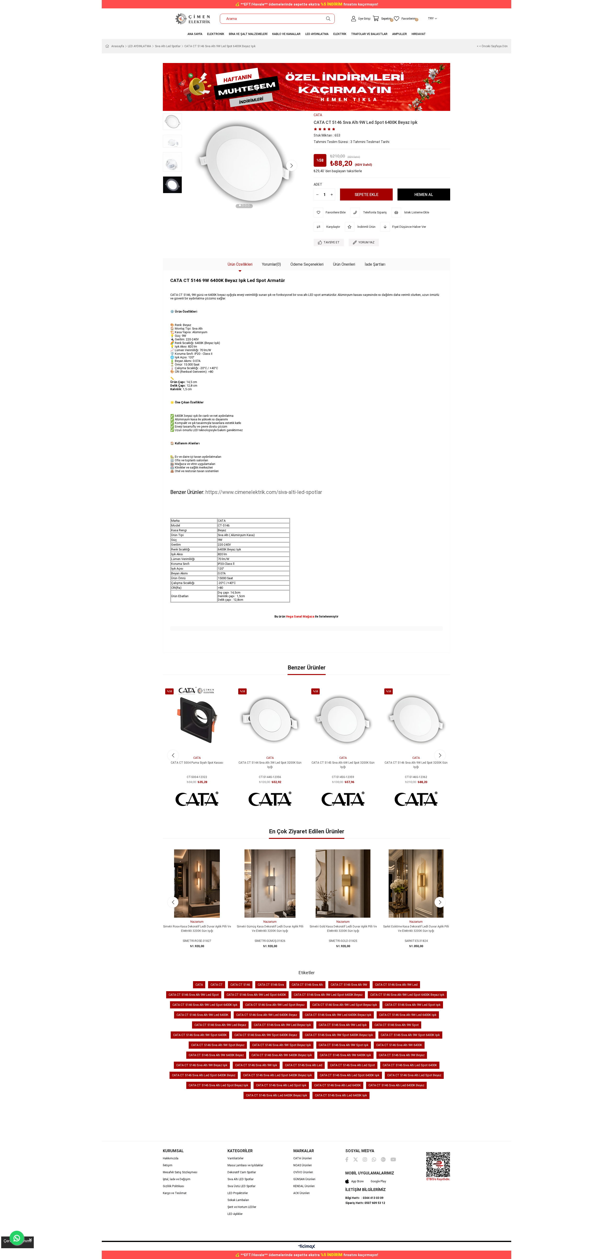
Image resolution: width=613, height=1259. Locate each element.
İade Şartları (375, 264)
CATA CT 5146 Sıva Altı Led (303, 1065)
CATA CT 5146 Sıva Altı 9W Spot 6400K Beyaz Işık (339, 1035)
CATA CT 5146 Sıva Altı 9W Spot (397, 1025)
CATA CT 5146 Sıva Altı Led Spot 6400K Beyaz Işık (277, 1075)
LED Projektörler (237, 1193)
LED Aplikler (235, 1214)
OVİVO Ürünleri (303, 1172)
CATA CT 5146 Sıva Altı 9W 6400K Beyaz (216, 1055)
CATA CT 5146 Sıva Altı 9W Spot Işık (344, 1045)
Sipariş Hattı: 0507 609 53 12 (365, 1203)
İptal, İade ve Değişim (176, 1179)
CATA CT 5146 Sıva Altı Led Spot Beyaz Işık (218, 1085)
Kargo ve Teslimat (175, 1193)
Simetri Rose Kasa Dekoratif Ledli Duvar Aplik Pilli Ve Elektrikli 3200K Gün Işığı (197, 929)
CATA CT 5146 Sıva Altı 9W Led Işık (343, 1025)
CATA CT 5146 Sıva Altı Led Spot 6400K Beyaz (203, 1075)
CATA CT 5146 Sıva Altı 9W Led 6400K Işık (408, 1015)
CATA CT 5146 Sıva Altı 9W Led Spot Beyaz (275, 1005)
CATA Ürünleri (302, 1158)
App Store (357, 1181)
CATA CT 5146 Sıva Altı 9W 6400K (399, 1045)
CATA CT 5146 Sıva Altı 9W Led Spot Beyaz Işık (344, 1005)
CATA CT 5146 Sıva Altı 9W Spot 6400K (200, 1035)
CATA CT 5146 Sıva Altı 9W (349, 984)
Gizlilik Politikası (173, 1186)
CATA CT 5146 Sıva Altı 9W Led (396, 984)
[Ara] (328, 18)
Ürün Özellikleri (240, 264)
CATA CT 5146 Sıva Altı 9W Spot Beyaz (217, 1045)
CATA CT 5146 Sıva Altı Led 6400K (337, 1085)
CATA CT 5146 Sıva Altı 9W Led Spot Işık (413, 1005)
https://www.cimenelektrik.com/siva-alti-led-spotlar (263, 492)
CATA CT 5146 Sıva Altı (307, 984)
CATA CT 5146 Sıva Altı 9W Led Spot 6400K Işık (205, 1005)
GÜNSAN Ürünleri (304, 1179)
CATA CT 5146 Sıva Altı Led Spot (352, 1065)
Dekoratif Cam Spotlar (241, 1172)
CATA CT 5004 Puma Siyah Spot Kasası (197, 762)
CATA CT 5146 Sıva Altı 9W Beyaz (402, 1055)
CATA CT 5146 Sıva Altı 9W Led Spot (194, 994)
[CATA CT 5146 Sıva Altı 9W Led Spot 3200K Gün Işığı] (416, 720)
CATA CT (216, 984)
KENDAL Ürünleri (304, 1186)
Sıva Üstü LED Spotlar (241, 1186)
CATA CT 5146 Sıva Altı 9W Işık (256, 1065)
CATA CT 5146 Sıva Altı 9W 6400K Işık (345, 1055)
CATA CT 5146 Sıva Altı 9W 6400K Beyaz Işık (281, 1055)
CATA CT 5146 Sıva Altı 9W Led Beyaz (220, 1025)
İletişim (167, 1165)
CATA (199, 984)
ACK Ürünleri (301, 1193)
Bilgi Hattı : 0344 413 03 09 (364, 1198)
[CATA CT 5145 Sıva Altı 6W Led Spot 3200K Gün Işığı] (343, 720)
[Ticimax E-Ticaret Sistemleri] (306, 1246)
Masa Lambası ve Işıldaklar (245, 1165)
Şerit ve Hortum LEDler (241, 1207)
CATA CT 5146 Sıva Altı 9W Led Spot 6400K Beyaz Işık (407, 994)
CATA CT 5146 (240, 984)
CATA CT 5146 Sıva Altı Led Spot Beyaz (414, 1075)
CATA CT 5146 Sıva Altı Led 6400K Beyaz (396, 1085)
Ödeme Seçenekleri (307, 264)
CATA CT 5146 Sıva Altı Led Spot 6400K (410, 1065)
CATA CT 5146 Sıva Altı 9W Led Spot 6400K (256, 994)
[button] (240, 206)
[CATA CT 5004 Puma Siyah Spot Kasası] (197, 720)
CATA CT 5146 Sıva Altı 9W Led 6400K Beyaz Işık (338, 1015)
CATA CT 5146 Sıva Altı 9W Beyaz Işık (201, 1065)
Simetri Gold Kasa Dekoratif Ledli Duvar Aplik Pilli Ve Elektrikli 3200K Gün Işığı (343, 929)
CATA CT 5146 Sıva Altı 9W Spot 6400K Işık (410, 1035)
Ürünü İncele (202, 745)
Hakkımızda (170, 1158)
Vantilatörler (235, 1158)
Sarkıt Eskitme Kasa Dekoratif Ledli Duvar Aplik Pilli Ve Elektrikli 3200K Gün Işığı (416, 929)
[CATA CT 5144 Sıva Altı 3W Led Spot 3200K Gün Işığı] (270, 720)
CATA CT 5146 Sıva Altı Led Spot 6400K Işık (350, 1075)
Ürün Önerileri (344, 264)
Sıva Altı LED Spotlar (240, 1179)
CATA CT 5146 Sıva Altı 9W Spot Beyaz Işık (281, 1045)
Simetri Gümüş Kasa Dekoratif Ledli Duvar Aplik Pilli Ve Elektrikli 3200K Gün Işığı (270, 929)
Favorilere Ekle (191, 745)
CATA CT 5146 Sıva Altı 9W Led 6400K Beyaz (266, 1015)
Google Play (378, 1181)
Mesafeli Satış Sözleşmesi (180, 1172)
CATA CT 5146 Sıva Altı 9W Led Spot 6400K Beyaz (328, 994)
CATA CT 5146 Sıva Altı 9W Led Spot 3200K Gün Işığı (416, 765)
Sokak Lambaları (238, 1200)
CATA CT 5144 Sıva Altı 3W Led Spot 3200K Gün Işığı (269, 765)
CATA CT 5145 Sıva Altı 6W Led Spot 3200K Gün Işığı (343, 765)
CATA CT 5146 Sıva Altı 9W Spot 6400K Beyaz (265, 1035)
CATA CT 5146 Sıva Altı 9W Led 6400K (202, 1015)
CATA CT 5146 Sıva (271, 984)
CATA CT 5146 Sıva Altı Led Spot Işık (281, 1085)
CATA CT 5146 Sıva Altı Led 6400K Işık (341, 1095)
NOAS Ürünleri (302, 1165)
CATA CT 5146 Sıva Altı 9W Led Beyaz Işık (282, 1025)
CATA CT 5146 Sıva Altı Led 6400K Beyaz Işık (276, 1095)
